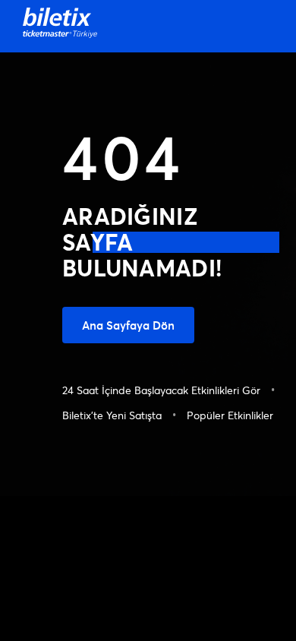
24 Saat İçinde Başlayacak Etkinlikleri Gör (161, 390)
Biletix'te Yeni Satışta (112, 415)
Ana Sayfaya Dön (128, 325)
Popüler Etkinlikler (230, 415)
